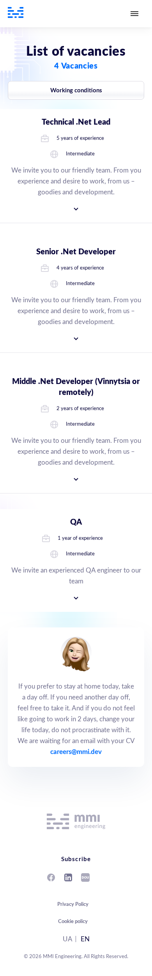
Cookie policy (73, 921)
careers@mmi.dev (76, 752)
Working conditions (76, 90)
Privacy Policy (72, 904)
